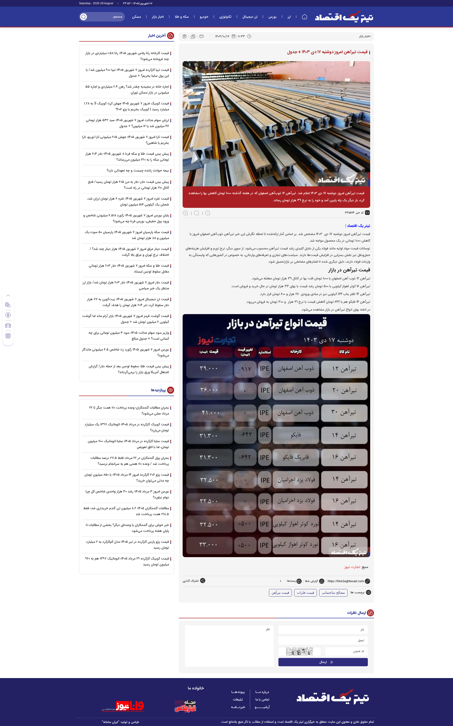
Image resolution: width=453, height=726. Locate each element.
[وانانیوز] (129, 706)
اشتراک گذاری (191, 581)
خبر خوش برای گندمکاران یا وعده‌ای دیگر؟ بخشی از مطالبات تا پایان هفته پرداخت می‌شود (127, 528)
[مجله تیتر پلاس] (185, 706)
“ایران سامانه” (110, 722)
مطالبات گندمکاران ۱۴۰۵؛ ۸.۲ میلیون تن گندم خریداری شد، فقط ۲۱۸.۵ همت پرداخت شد (126, 511)
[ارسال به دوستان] (201, 36)
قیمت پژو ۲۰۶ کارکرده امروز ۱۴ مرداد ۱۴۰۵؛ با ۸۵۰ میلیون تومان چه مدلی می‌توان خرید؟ (126, 477)
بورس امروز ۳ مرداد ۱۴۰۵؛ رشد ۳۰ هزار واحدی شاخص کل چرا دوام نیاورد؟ (127, 494)
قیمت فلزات (305, 592)
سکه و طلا (182, 16)
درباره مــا (262, 692)
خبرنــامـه (238, 707)
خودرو (204, 16)
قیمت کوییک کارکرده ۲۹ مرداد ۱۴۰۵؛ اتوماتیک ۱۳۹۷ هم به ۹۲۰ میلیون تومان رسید (127, 561)
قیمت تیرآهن (280, 592)
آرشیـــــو (262, 707)
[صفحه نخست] (304, 17)
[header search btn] (83, 16)
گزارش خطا (311, 581)
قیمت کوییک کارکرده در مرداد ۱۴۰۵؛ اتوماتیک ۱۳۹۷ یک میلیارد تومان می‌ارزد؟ (127, 427)
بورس (272, 16)
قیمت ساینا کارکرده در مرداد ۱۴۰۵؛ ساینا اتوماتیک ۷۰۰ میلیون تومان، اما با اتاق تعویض (128, 444)
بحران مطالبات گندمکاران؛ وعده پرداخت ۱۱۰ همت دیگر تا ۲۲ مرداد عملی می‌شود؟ (129, 410)
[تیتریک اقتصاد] (344, 16)
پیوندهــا (238, 692)
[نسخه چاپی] (184, 36)
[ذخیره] (193, 36)
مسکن (136, 16)
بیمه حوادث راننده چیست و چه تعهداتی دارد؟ (138, 170)
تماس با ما (262, 699)
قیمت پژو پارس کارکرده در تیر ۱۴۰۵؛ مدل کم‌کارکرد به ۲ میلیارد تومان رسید (127, 544)
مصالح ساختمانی (333, 592)
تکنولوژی (225, 16)
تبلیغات (238, 699)
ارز (289, 16)
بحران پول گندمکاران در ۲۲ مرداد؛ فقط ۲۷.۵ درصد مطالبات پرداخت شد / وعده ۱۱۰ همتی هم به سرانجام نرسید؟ (130, 460)
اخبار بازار (158, 16)
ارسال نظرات (356, 613)
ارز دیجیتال (250, 16)
